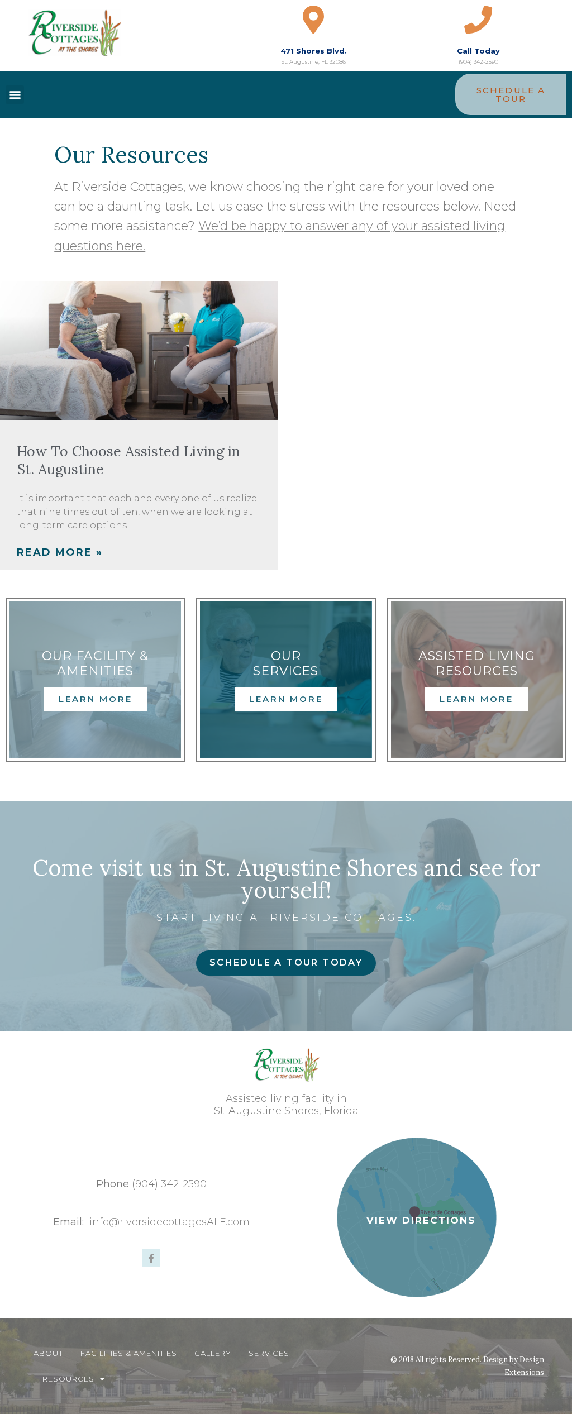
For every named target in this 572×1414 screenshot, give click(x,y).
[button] (15, 94)
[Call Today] (478, 20)
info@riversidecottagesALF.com (169, 1222)
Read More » (60, 552)
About (48, 1353)
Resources (68, 1378)
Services (269, 1353)
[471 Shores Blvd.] (313, 20)
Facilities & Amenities (128, 1353)
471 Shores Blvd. (313, 50)
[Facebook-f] (151, 1258)
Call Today (478, 50)
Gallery (212, 1353)
